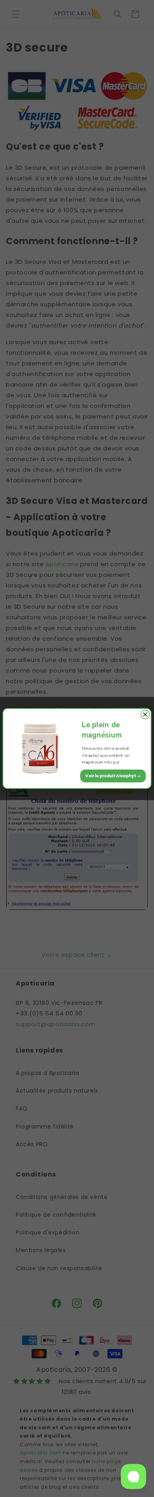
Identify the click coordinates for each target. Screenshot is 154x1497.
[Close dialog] (145, 714)
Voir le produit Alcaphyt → (113, 775)
